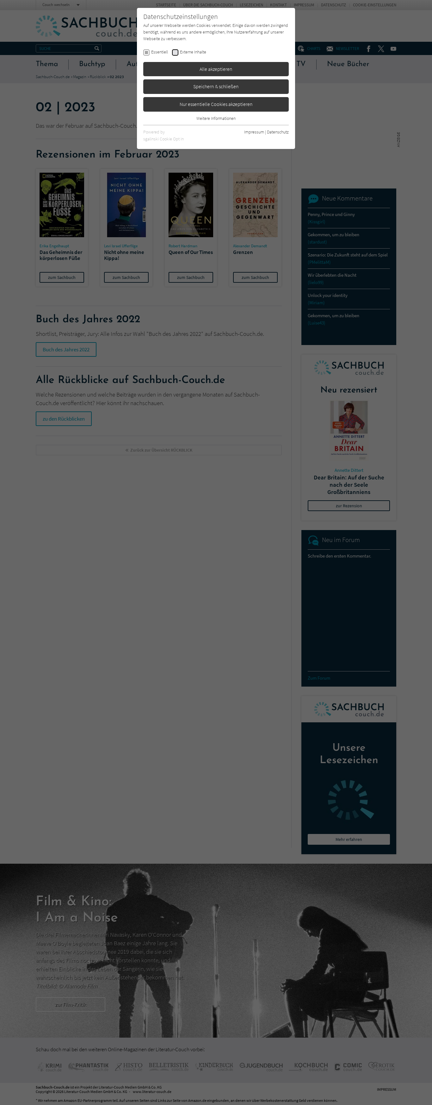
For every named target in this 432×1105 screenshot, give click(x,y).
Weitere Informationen (216, 118)
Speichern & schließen (216, 86)
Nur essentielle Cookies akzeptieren (216, 104)
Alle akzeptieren (216, 69)
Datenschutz (278, 132)
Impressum (254, 132)
